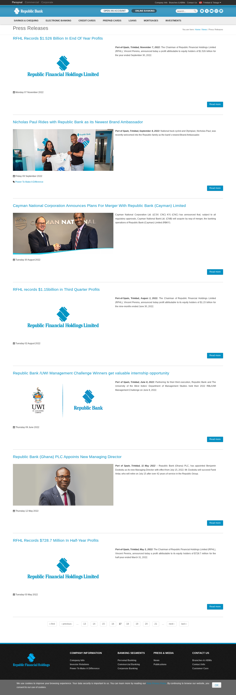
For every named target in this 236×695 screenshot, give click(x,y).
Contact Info (198, 664)
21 (156, 624)
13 (84, 624)
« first (52, 624)
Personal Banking (127, 660)
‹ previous (67, 624)
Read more (215, 104)
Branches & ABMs (177, 2)
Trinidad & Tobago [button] (211, 2)
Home (197, 29)
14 (94, 624)
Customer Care (200, 668)
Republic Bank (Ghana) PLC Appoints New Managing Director (67, 457)
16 (113, 624)
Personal (17, 2)
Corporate (47, 2)
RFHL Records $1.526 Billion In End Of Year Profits (58, 38)
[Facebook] (202, 11)
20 (146, 624)
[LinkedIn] (221, 11)
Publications (160, 664)
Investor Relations (79, 664)
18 (127, 624)
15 (103, 624)
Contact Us (192, 2)
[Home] (28, 11)
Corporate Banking (128, 668)
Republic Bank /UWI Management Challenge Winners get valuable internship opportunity (91, 373)
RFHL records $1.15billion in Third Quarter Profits (56, 289)
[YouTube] (212, 11)
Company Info (161, 2)
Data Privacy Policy (156, 683)
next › (171, 624)
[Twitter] (207, 11)
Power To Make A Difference (29, 182)
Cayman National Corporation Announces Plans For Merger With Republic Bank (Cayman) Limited (99, 205)
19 (137, 624)
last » (184, 624)
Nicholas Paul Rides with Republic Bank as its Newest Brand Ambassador (78, 122)
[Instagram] (216, 11)
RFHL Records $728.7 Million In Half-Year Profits (56, 540)
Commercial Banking (129, 664)
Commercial (32, 2)
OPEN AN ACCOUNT (115, 11)
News (204, 29)
